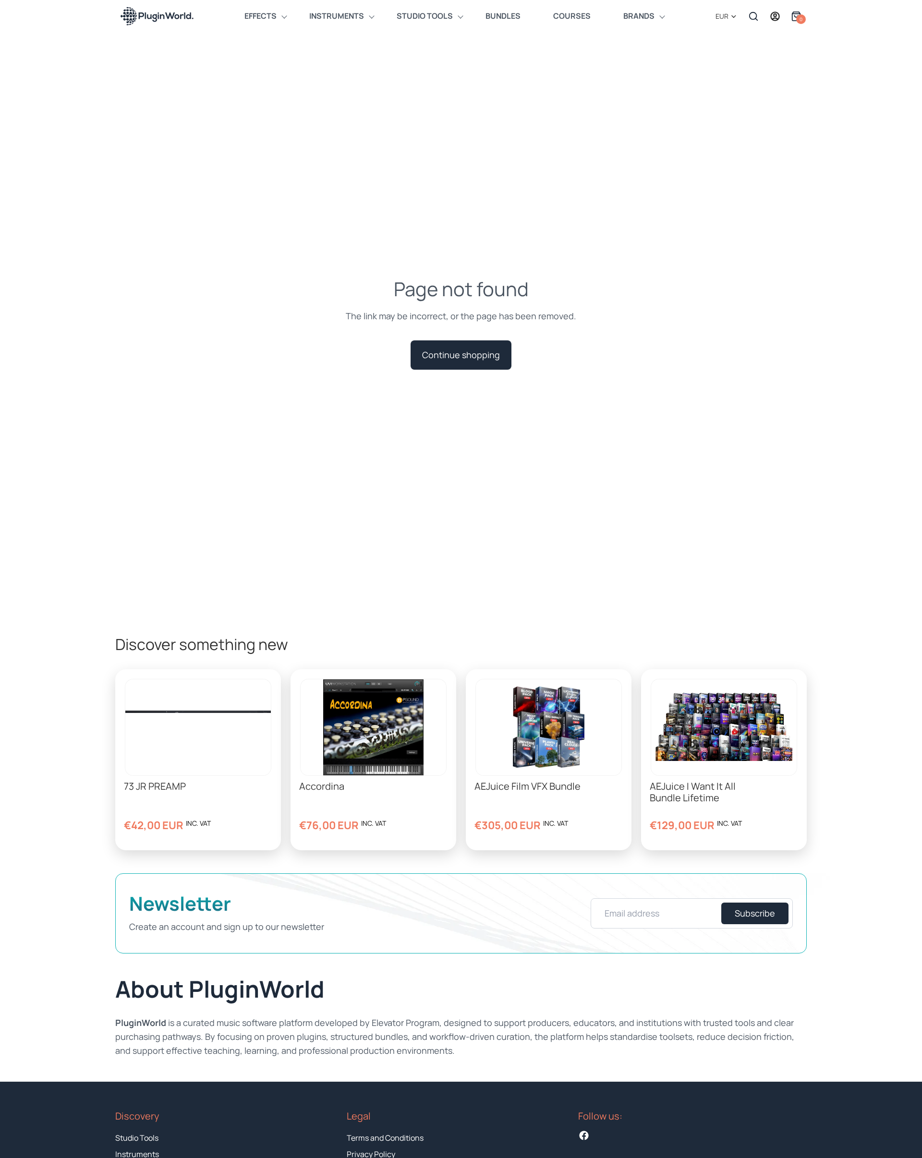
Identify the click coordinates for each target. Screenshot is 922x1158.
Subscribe (755, 913)
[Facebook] (584, 1135)
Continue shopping (461, 355)
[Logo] (156, 16)
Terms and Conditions (385, 1138)
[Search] (753, 16)
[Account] (775, 16)
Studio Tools (136, 1138)
